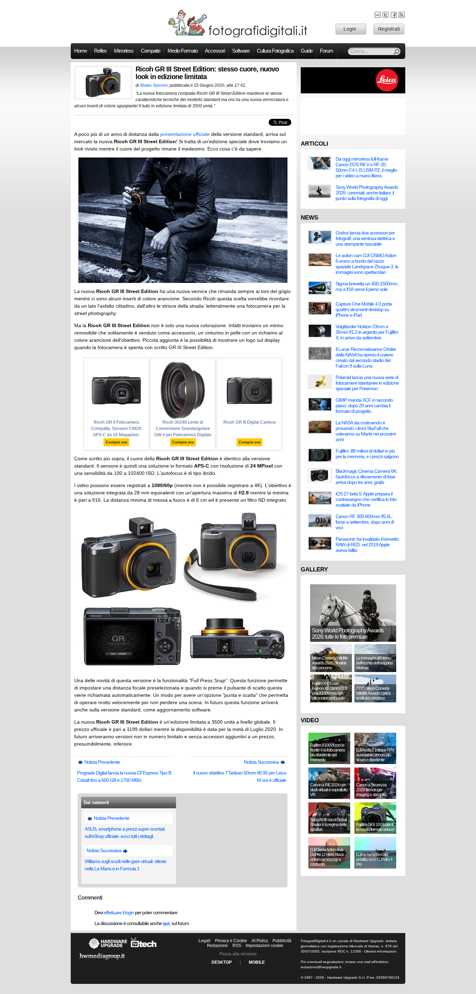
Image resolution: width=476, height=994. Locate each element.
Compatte (150, 51)
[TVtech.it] (144, 949)
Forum (326, 51)
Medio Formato (183, 51)
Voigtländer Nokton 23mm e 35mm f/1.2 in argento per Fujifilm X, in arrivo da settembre (367, 332)
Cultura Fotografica (275, 51)
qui (166, 923)
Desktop (222, 962)
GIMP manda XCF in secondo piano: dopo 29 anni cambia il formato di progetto (364, 405)
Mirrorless (123, 51)
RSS (236, 945)
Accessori (215, 51)
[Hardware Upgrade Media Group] (102, 960)
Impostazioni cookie (264, 945)
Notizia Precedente (101, 762)
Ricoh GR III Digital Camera (249, 422)
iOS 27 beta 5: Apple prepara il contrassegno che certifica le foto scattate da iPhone (366, 499)
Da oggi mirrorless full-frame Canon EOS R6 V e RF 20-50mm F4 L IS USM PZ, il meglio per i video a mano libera (366, 167)
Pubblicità (281, 940)
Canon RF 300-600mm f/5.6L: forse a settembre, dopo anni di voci (365, 522)
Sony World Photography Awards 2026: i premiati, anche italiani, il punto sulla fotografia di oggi (367, 192)
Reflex (100, 51)
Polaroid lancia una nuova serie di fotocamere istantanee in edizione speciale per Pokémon (367, 383)
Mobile (257, 962)
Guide (307, 51)
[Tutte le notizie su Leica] (353, 92)
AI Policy (260, 940)
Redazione (217, 945)
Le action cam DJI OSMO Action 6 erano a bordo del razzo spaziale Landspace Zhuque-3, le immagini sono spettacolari (367, 264)
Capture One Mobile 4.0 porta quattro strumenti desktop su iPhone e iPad (364, 309)
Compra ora (116, 442)
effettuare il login (119, 912)
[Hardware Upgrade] (107, 949)
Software (240, 51)
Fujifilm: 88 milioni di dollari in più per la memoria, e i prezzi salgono (367, 453)
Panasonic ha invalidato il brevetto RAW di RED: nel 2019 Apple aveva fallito (367, 544)
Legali (204, 940)
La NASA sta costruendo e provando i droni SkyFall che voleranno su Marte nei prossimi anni (366, 431)
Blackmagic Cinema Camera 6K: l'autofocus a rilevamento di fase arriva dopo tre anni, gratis (366, 476)
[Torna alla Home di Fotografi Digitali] (238, 36)
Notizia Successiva (262, 762)
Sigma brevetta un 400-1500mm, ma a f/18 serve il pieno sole (367, 286)
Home (80, 51)
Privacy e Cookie (231, 940)
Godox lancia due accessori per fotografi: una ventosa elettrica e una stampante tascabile (365, 238)
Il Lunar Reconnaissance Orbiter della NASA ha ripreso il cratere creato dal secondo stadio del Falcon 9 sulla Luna (366, 357)
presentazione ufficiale (185, 134)
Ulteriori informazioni (380, 951)
